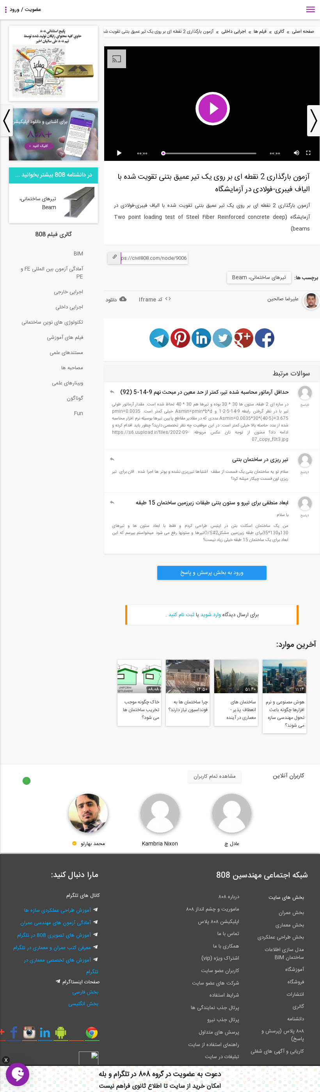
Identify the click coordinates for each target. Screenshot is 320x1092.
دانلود (111, 300)
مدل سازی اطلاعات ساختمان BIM (284, 954)
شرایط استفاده (224, 995)
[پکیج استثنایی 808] (53, 100)
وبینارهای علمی (67, 383)
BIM (78, 254)
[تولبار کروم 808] (92, 1035)
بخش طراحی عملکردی (281, 937)
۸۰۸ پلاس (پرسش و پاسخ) (282, 1035)
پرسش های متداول (219, 1032)
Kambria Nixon (160, 844)
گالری (279, 31)
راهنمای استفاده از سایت (213, 1045)
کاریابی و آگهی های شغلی (277, 1051)
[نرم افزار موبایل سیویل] (60, 1035)
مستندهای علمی (66, 353)
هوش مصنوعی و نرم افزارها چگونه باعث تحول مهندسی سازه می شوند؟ (285, 713)
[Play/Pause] (120, 153)
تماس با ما (228, 934)
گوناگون (75, 398)
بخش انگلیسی (83, 1004)
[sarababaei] (305, 465)
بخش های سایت (286, 897)
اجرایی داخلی (233, 31)
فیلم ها (260, 31)
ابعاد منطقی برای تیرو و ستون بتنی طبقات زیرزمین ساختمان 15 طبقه (212, 503)
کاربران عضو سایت (220, 971)
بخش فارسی (85, 992)
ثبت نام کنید (181, 615)
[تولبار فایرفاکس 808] (76, 1035)
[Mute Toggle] (297, 153)
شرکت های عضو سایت (215, 983)
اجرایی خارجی (68, 292)
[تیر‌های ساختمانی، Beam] (78, 218)
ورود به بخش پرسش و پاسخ (212, 573)
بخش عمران (291, 913)
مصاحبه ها (72, 368)
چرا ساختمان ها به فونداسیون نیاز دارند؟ (188, 706)
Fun (78, 413)
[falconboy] (305, 398)
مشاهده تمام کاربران (215, 776)
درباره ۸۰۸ (229, 897)
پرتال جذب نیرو (223, 1020)
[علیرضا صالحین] (288, 308)
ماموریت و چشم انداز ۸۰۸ (212, 909)
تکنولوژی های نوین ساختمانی (52, 322)
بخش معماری (290, 925)
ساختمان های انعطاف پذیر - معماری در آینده (241, 710)
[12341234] (305, 509)
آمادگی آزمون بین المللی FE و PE (52, 273)
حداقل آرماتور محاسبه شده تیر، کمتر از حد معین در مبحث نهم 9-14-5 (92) (204, 392)
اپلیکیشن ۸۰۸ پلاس (218, 922)
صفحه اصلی (303, 31)
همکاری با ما (226, 946)
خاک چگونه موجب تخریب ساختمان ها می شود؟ (141, 710)
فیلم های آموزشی (65, 337)
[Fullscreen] (309, 153)
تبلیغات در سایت (222, 1057)
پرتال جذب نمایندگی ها (215, 1008)
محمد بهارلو (93, 844)
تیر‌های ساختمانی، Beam (259, 277)
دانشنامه (295, 1019)
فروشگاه (296, 982)
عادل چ (231, 844)
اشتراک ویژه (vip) (220, 958)
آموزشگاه (294, 969)
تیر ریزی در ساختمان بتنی (260, 460)
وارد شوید (211, 615)
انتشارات (295, 994)
